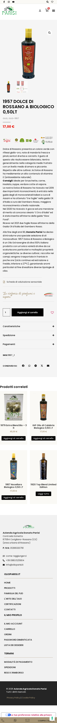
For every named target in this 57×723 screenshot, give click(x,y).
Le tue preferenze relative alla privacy (31, 715)
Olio (5, 118)
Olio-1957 (14, 118)
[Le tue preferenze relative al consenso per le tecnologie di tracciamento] (52, 718)
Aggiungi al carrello (27, 312)
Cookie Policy (28, 697)
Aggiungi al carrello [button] (13, 438)
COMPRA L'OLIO (44, 721)
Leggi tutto (43, 493)
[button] (53, 10)
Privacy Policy (13, 697)
